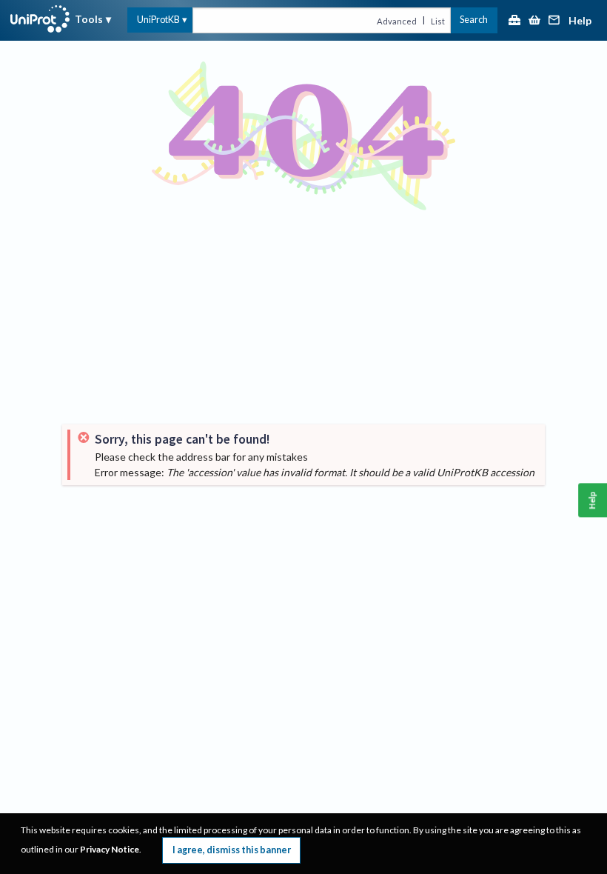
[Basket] (534, 21)
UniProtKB (158, 19)
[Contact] (554, 21)
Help (580, 21)
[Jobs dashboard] (514, 21)
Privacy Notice (109, 849)
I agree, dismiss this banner (231, 849)
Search (474, 19)
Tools (89, 19)
